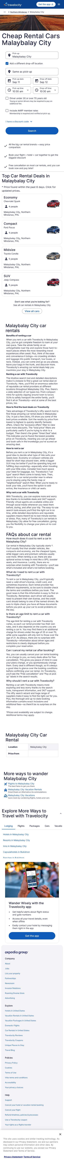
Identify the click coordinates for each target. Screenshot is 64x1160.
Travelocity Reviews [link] (14, 1035)
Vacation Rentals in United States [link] (19, 1015)
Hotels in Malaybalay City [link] (16, 834)
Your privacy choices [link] (14, 1087)
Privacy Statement (13, 1157)
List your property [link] (12, 973)
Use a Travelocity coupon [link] (16, 1120)
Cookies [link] (8, 1068)
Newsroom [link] (9, 983)
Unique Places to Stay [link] (14, 1045)
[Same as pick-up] (32, 71)
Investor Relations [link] (13, 988)
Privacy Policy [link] (11, 1063)
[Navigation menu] (59, 4)
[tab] (8, 826)
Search (32, 130)
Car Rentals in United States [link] (17, 1030)
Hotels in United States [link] (15, 1011)
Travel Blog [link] (10, 1050)
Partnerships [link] (10, 978)
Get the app (32, 935)
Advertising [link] (10, 998)
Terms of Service (31, 1157)
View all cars (32, 311)
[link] (32, 784)
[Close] (60, 1134)
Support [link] (8, 1100)
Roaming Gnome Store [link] (14, 993)
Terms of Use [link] (10, 1072)
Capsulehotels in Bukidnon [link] (16, 852)
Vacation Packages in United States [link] (20, 1020)
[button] (32, 121)
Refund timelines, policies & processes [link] (21, 1115)
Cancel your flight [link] (12, 1110)
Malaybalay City (21, 56)
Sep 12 (44, 82)
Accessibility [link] (10, 1082)
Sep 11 (16, 82)
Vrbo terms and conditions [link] (16, 1077)
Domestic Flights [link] (12, 1025)
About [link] (7, 963)
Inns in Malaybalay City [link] (15, 846)
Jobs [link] (7, 968)
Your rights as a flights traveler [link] (18, 1124)
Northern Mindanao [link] (18, 12)
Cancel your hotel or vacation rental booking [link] (24, 1105)
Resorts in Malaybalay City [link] (16, 840)
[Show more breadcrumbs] (4, 12)
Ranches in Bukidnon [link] (13, 857)
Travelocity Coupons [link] (14, 1040)
